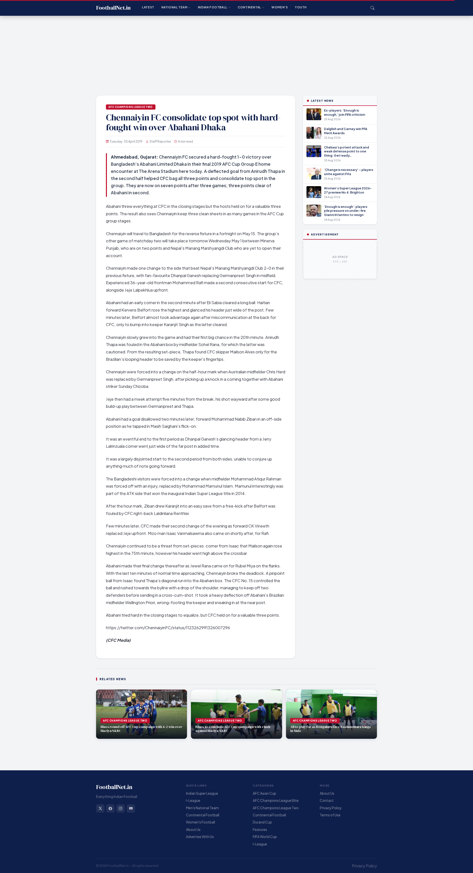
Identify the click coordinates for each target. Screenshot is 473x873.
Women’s (279, 7)
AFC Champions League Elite (276, 800)
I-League (193, 800)
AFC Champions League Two (130, 106)
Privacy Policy (330, 808)
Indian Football (212, 7)
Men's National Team (202, 808)
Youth (301, 7)
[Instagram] (120, 808)
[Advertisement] (236, 52)
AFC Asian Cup (264, 793)
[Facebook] (110, 808)
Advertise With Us (200, 837)
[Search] (372, 8)
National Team (174, 7)
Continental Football (202, 815)
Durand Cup (262, 822)
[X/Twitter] (100, 808)
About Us (193, 829)
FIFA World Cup (265, 837)
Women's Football (200, 822)
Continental (249, 7)
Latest (148, 7)
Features (260, 829)
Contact (327, 800)
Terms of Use (330, 815)
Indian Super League (202, 793)
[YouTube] (131, 808)
